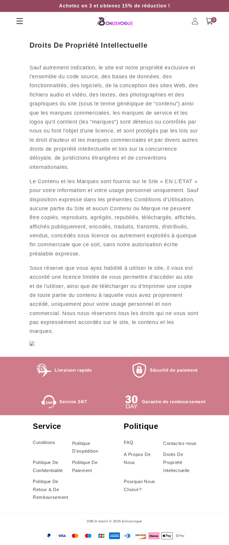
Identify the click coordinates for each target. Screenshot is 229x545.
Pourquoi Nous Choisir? (139, 485)
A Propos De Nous (137, 458)
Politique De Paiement (85, 466)
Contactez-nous (180, 443)
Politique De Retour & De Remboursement (50, 489)
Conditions (44, 442)
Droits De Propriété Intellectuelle (176, 462)
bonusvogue (132, 521)
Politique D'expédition (85, 447)
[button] (209, 21)
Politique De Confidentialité (48, 466)
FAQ (128, 442)
